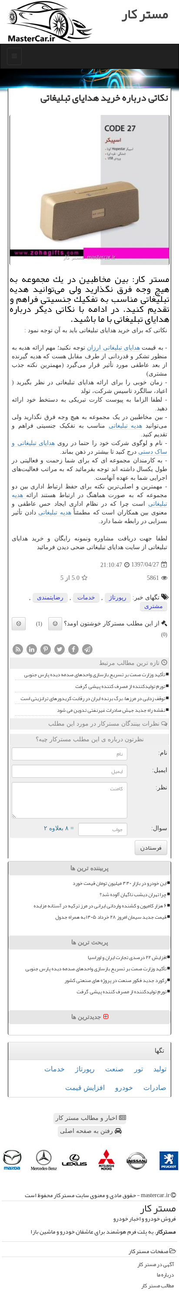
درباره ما (165, 1275)
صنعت (114, 1069)
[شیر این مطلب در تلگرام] (87, 648)
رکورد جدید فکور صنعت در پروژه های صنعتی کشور (115, 980)
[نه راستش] (19, 623)
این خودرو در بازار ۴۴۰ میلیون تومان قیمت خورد (119, 883)
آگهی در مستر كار (155, 1265)
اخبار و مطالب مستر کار (87, 1118)
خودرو (124, 1087)
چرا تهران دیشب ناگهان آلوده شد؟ (132, 895)
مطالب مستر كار (157, 1286)
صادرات (154, 1087)
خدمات (86, 597)
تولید (159, 1069)
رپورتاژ (117, 597)
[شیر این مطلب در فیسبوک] (73, 648)
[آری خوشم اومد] (55, 623)
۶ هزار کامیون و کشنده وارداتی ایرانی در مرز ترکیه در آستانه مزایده (99, 906)
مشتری (153, 606)
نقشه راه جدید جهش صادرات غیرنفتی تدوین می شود (111, 710)
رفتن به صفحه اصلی (87, 1131)
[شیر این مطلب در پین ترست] (46, 648)
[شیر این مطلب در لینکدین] (32, 648)
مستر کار (145, 13)
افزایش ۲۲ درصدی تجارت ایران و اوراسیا (127, 957)
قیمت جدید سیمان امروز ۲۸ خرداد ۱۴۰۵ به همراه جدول (110, 917)
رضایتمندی (50, 597)
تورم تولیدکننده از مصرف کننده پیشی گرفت (120, 686)
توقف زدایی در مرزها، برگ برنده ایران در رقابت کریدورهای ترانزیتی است (92, 699)
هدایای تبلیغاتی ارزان (113, 347)
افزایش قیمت (85, 1087)
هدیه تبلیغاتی (126, 425)
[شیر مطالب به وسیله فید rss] (18, 648)
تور (138, 1069)
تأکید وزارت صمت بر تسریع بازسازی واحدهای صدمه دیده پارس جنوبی (94, 675)
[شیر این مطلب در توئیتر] (59, 648)
